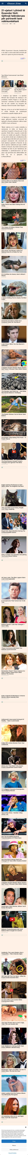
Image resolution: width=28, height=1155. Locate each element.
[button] (26, 1127)
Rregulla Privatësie (12, 1153)
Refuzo (14, 1145)
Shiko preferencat (14, 1149)
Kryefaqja (3, 7)
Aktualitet (9, 7)
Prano (14, 1141)
